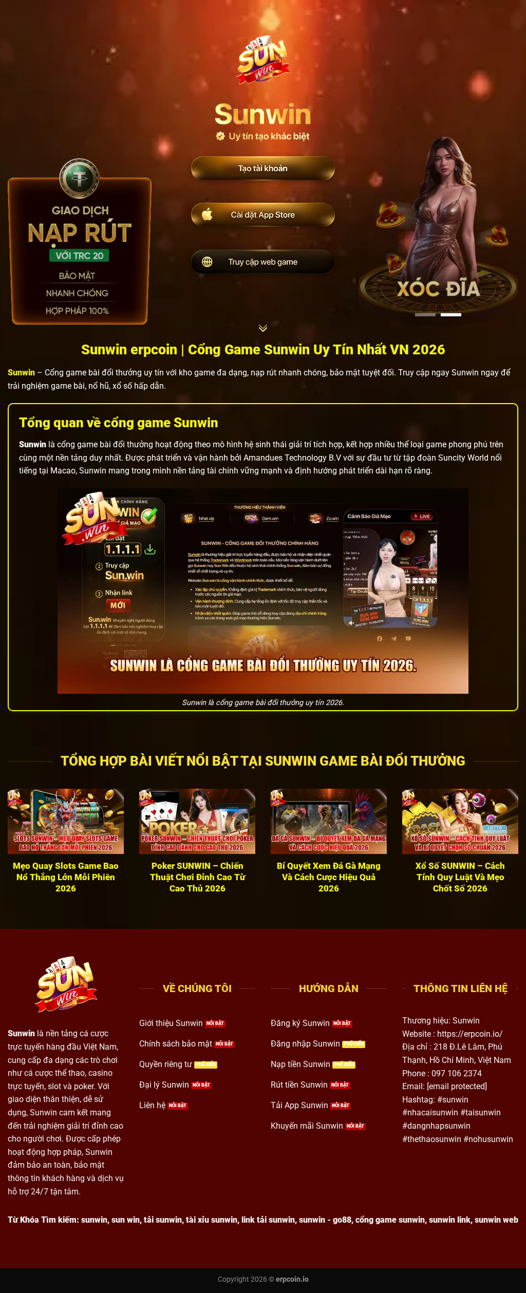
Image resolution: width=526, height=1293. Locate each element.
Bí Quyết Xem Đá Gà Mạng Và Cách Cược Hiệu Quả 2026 (329, 877)
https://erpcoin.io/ (470, 1034)
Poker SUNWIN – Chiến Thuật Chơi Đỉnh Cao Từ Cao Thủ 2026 (197, 877)
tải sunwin (163, 1220)
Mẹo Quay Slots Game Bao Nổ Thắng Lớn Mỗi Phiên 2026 (66, 877)
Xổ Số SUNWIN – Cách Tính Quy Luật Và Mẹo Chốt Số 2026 (460, 877)
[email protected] (457, 1086)
